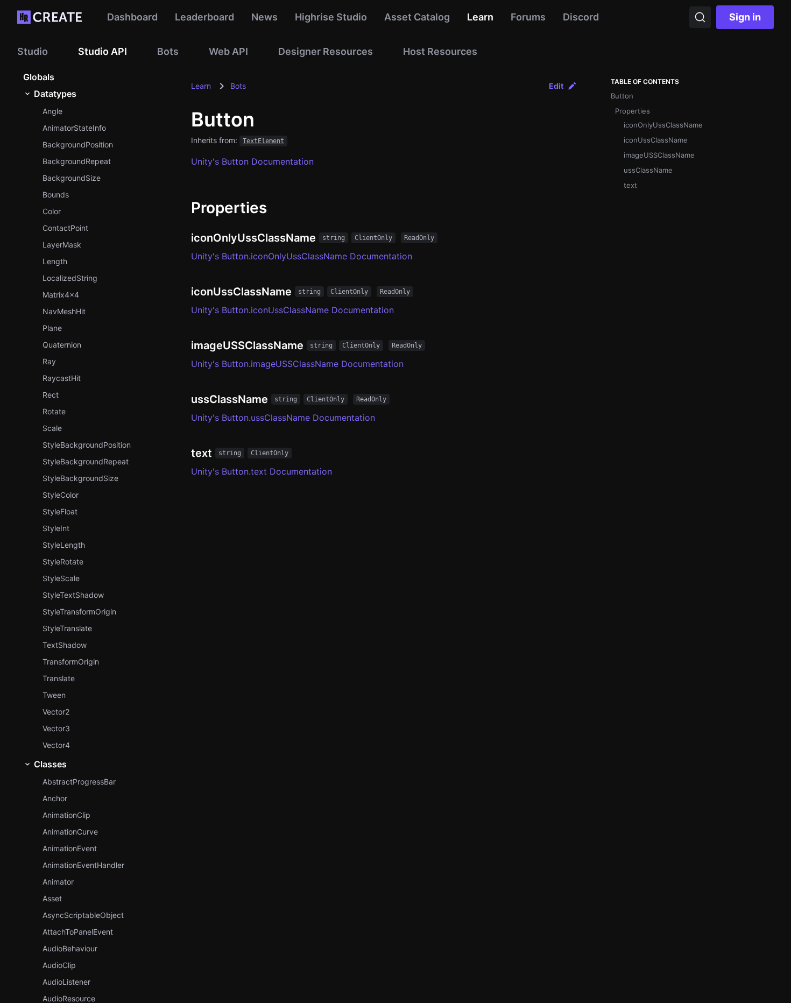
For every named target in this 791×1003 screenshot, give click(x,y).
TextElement (263, 141)
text (630, 185)
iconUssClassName (656, 140)
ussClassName (648, 170)
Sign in (745, 17)
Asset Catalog (417, 17)
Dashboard (132, 17)
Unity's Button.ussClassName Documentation (283, 417)
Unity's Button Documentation (252, 161)
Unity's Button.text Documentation (261, 471)
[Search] (700, 17)
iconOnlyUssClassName (663, 125)
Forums (528, 17)
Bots (238, 85)
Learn (480, 17)
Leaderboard (204, 17)
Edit (556, 85)
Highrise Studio (331, 17)
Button (622, 95)
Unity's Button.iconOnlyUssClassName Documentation (301, 256)
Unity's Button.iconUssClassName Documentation (292, 310)
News (264, 17)
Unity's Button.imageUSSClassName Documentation (297, 363)
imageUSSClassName (659, 155)
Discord (581, 17)
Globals (38, 77)
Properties (632, 111)
